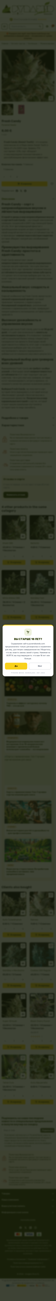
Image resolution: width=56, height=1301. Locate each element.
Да (16, 666)
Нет (40, 666)
